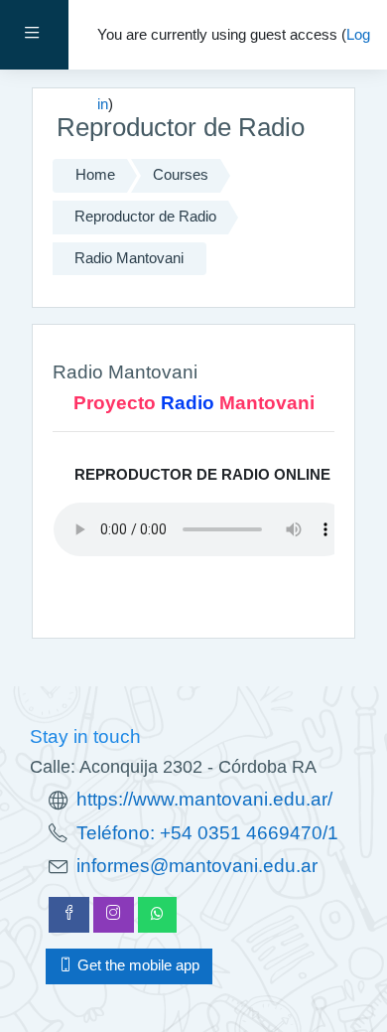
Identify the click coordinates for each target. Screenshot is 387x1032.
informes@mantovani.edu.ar (197, 865)
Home (95, 175)
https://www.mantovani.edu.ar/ (204, 799)
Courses (180, 175)
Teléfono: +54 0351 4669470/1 (207, 832)
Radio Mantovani (129, 258)
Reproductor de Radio (145, 216)
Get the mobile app (136, 965)
